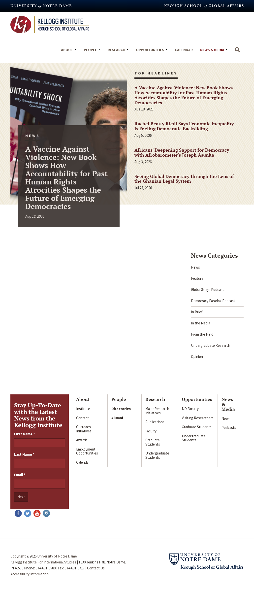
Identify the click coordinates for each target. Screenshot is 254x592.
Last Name (24, 454)
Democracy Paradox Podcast (213, 300)
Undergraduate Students (157, 455)
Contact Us (96, 568)
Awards (82, 440)
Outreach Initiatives (84, 428)
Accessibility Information (29, 574)
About (67, 49)
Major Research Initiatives (157, 410)
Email (20, 474)
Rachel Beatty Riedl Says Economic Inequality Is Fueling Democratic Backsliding (184, 126)
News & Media (212, 49)
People (91, 49)
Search (237, 52)
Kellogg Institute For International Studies (43, 562)
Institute (83, 408)
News (195, 267)
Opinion (197, 356)
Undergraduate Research (210, 345)
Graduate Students (152, 442)
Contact (82, 418)
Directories (121, 408)
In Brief (197, 312)
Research (117, 49)
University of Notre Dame (57, 556)
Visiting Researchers (198, 418)
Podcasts (229, 427)
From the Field (202, 334)
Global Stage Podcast (207, 289)
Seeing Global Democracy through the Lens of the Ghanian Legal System (184, 178)
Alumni (117, 418)
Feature (197, 278)
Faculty (151, 431)
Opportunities (150, 49)
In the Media (200, 323)
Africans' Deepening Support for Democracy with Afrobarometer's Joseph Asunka (181, 152)
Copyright (18, 556)
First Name (24, 434)
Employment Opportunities (87, 451)
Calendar (184, 49)
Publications (154, 421)
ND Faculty (190, 408)
